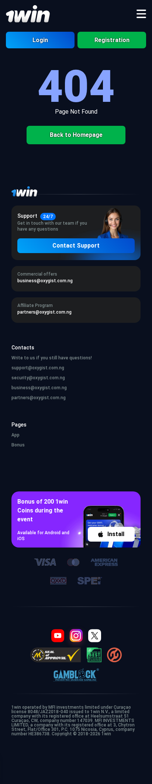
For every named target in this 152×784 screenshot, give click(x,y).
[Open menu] (141, 14)
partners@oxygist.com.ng (38, 397)
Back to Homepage (76, 134)
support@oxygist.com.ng (37, 367)
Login (40, 40)
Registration (111, 40)
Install (115, 534)
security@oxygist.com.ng (38, 377)
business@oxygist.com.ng (39, 387)
